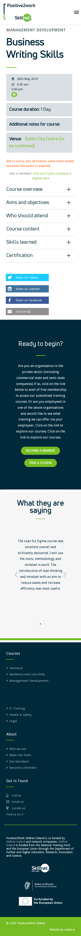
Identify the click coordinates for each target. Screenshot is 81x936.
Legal (13, 721)
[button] (16, 574)
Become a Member (23, 768)
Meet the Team (20, 755)
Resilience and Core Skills (27, 674)
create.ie (69, 929)
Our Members (19, 761)
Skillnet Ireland (15, 841)
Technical (16, 668)
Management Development (36, 30)
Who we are (17, 749)
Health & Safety (20, 715)
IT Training (17, 708)
